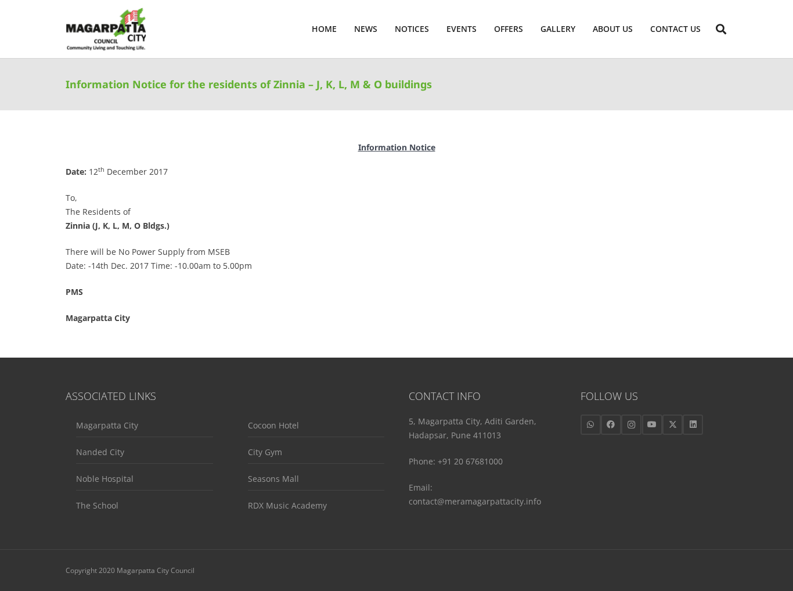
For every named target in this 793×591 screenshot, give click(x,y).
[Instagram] (631, 425)
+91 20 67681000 (470, 461)
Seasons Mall (273, 478)
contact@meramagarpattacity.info (475, 501)
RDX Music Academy (287, 505)
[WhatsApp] (591, 425)
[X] (672, 425)
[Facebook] (611, 425)
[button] (638, 29)
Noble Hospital (105, 478)
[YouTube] (652, 425)
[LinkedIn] (693, 425)
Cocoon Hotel (273, 425)
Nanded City (100, 451)
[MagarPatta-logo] (106, 29)
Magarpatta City (107, 425)
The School (97, 505)
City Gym (265, 451)
